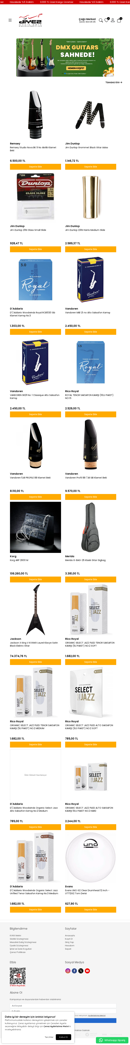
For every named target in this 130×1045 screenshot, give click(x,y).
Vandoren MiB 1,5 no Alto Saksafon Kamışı (87, 312)
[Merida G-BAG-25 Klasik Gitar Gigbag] (90, 527)
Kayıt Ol (69, 938)
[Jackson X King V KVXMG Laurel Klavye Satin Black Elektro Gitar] (35, 609)
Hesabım (69, 945)
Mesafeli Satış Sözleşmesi (23, 942)
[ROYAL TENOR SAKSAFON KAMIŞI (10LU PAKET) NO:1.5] (90, 362)
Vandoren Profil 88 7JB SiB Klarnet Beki (86, 477)
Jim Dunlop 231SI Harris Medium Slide (85, 230)
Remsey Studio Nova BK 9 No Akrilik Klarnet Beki (33, 149)
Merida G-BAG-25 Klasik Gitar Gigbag (85, 560)
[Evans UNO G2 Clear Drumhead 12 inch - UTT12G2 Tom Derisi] (90, 857)
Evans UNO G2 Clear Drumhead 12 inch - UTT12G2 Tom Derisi (87, 892)
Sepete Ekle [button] (35, 166)
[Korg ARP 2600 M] (35, 527)
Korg (13, 556)
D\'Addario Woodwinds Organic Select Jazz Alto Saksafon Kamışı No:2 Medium (34, 809)
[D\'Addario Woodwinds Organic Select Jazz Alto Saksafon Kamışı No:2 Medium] (35, 775)
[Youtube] (87, 970)
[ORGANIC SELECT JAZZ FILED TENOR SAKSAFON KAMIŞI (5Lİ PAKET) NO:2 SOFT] (90, 609)
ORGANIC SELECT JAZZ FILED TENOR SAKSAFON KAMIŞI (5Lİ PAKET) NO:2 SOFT (89, 644)
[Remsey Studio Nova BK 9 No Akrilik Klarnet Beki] (35, 114)
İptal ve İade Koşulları (21, 948)
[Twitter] (81, 970)
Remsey (15, 143)
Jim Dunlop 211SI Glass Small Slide (28, 230)
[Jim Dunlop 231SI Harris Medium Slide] (90, 197)
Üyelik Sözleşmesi (19, 945)
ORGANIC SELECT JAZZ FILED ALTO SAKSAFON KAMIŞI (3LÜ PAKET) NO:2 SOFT (89, 727)
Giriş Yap (69, 942)
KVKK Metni (15, 935)
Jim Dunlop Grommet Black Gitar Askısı (86, 147)
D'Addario (16, 308)
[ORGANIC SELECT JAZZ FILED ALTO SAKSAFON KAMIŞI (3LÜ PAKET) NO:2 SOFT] (90, 692)
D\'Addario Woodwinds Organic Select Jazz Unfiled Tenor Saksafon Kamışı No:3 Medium (34, 892)
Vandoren (71, 308)
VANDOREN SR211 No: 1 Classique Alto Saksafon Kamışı (34, 397)
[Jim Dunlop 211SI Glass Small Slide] (35, 197)
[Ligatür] (65, 57)
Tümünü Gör (112, 82)
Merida (69, 556)
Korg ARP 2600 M (19, 560)
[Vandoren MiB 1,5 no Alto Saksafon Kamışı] (90, 279)
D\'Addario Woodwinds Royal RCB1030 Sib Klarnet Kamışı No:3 (32, 314)
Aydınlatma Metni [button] (96, 1015)
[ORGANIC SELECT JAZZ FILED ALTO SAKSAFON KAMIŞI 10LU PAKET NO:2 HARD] (90, 775)
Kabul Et (63, 1037)
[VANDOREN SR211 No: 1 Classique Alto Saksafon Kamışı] (35, 362)
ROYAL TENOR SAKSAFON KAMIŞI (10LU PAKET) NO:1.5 (89, 397)
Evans (69, 886)
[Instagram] (68, 970)
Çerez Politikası (18, 952)
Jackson (15, 639)
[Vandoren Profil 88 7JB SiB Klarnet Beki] (90, 444)
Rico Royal (72, 391)
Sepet (68, 948)
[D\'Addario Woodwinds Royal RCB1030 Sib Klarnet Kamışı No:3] (35, 279)
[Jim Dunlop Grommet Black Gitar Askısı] (90, 114)
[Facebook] (75, 970)
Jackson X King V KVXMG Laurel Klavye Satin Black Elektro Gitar (34, 644)
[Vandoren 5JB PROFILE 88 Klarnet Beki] (35, 444)
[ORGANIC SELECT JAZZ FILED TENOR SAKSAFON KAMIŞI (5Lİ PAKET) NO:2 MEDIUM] (35, 692)
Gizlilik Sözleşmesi (19, 938)
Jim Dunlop (72, 143)
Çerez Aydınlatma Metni (56, 1026)
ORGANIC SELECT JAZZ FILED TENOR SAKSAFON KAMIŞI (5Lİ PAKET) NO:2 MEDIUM (34, 727)
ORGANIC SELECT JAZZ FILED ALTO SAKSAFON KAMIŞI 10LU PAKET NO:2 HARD (89, 809)
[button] (10, 20)
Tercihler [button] (49, 1037)
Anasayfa (70, 935)
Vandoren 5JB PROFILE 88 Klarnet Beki (30, 477)
